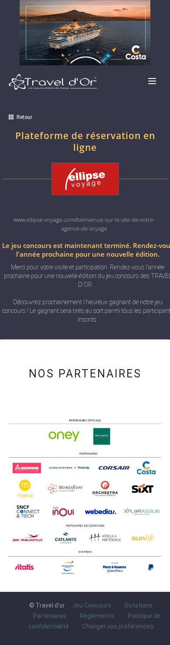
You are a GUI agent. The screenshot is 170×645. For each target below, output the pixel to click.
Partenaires (49, 615)
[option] (49, 567)
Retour (23, 117)
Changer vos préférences (117, 626)
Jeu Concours (91, 605)
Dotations (139, 605)
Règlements (97, 615)
